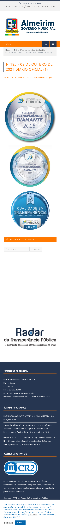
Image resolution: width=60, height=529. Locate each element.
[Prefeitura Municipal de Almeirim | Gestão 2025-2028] (30, 26)
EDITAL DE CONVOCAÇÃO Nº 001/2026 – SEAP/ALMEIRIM (26, 416)
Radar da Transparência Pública (34, 498)
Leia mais (33, 514)
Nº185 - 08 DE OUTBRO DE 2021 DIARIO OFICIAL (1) (27, 77)
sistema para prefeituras (37, 481)
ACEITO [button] (20, 522)
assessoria (22, 484)
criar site (20, 481)
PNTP (15, 498)
